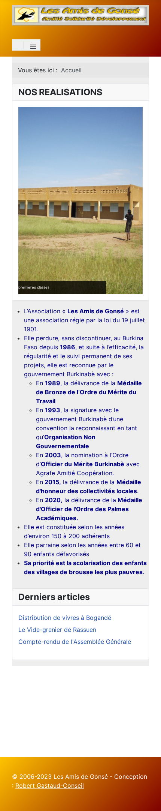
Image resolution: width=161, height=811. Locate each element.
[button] (119, 200)
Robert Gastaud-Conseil (49, 785)
